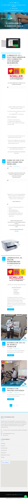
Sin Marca (3, 457)
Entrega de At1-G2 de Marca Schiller (16, 344)
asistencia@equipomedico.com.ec (15, 10)
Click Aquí (16, 231)
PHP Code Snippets (9, 498)
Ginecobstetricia (4, 450)
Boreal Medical (20, 494)
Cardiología (17, 65)
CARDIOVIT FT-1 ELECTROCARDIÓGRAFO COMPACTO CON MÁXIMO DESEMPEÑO (16, 59)
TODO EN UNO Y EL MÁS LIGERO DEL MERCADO (15, 162)
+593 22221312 (5, 435)
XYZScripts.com (19, 498)
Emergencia (3, 445)
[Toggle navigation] (25, 15)
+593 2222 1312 (15, 8)
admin (9, 65)
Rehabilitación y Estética (5, 454)
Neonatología (3, 452)
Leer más (11, 309)
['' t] (16, 169)
